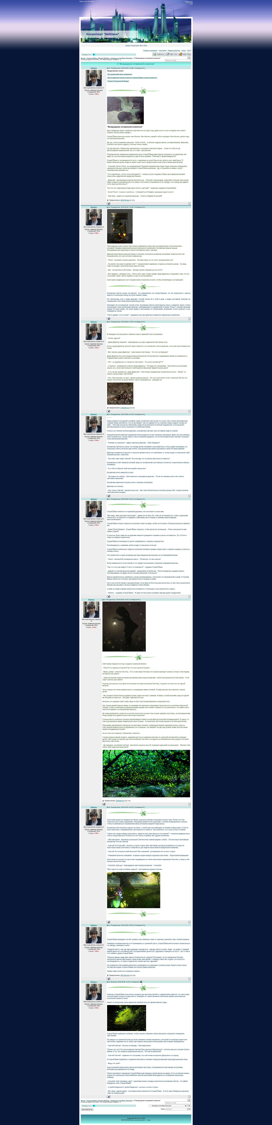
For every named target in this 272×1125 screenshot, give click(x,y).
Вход (141, 45)
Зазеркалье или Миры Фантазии (121, 58)
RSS (145, 45)
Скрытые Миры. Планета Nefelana (98, 58)
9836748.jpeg (125, 200)
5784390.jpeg (125, 408)
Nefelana (94, 68)
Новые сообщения (150, 50)
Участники (162, 50)
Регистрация (135, 45)
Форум (83, 58)
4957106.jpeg (125, 975)
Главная (127, 45)
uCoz (149, 1120)
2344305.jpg (120, 801)
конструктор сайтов (137, 1120)
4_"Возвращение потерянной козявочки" (147, 58)
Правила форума (174, 50)
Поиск (183, 50)
